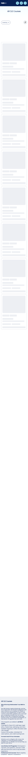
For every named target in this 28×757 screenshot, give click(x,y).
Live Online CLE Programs (9, 746)
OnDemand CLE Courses (8, 753)
